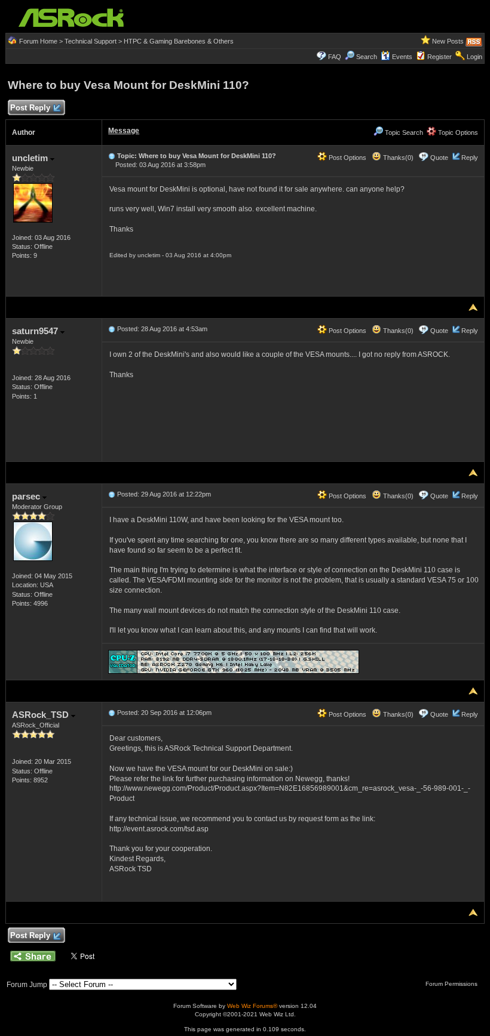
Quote (439, 157)
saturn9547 (36, 331)
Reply (469, 157)
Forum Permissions (452, 983)
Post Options (346, 157)
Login (474, 56)
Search (366, 56)
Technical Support (91, 41)
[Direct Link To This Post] (111, 155)
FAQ (334, 56)
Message (123, 131)
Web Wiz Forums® (252, 1006)
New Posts (448, 41)
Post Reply (30, 107)
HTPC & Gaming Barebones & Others (179, 41)
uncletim (31, 158)
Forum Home (38, 41)
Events (402, 56)
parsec (27, 496)
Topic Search (403, 132)
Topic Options (457, 132)
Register (439, 56)
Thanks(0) (397, 157)
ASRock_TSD (41, 715)
